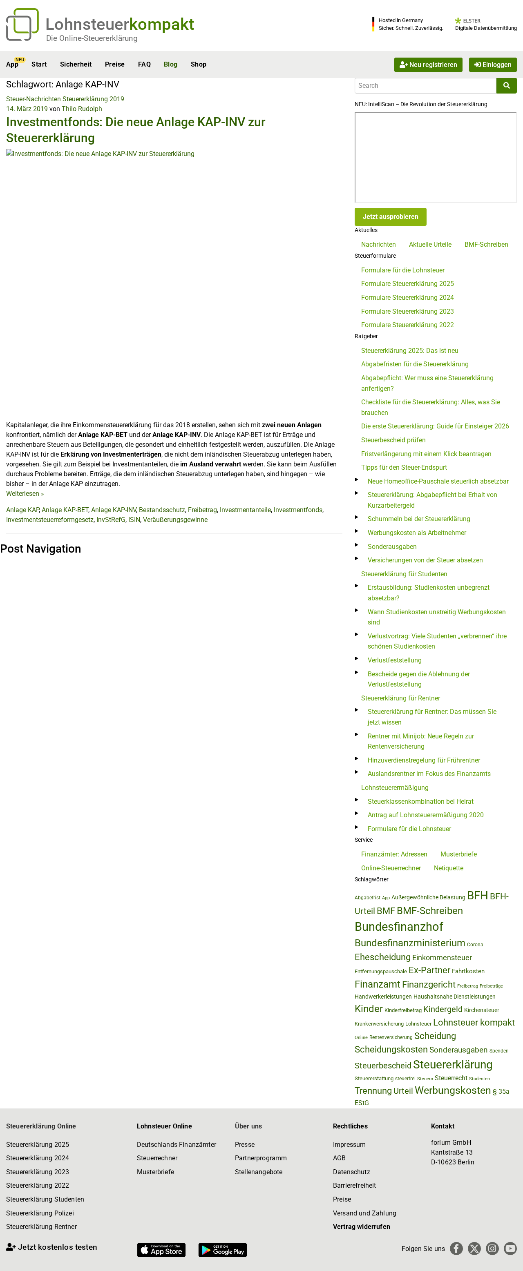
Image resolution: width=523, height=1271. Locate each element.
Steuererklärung (453, 1064)
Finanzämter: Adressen (394, 854)
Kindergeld (443, 1009)
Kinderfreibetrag (403, 1010)
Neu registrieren (432, 64)
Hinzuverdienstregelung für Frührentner (424, 760)
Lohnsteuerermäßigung (395, 788)
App (12, 64)
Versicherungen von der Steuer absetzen (425, 560)
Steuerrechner (157, 1158)
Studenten (479, 1078)
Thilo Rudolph (82, 109)
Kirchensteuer (481, 1010)
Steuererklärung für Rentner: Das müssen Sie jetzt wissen (432, 717)
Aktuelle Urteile (430, 244)
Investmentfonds (298, 510)
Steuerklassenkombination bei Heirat (421, 801)
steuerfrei (405, 1078)
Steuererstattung (374, 1078)
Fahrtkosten (468, 971)
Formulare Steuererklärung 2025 (407, 284)
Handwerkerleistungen (383, 996)
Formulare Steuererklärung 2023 (407, 311)
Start (39, 64)
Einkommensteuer (442, 957)
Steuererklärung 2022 (37, 1185)
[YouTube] (510, 1248)
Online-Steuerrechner (391, 868)
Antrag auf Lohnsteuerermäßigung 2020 (426, 815)
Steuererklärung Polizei (40, 1213)
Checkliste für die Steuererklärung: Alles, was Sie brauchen (430, 407)
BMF (386, 910)
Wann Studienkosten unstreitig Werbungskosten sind (437, 617)
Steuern (425, 1078)
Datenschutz (351, 1172)
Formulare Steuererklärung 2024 (407, 297)
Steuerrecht (451, 1078)
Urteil (403, 1091)
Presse (245, 1144)
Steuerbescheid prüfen (393, 440)
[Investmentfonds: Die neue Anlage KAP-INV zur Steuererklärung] (174, 284)
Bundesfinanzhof (399, 927)
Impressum (349, 1144)
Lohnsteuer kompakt (474, 1022)
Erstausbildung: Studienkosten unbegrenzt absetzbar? (428, 593)
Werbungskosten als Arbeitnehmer (417, 533)
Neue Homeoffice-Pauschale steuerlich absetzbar (438, 481)
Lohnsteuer (418, 1024)
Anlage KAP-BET (65, 510)
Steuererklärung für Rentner (400, 698)
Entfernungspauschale (381, 971)
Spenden (499, 1051)
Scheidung (435, 1036)
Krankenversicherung (379, 1024)
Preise (115, 64)
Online (361, 1037)
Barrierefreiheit (354, 1185)
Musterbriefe (458, 854)
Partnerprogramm (261, 1158)
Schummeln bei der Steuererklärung (419, 519)
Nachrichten (378, 244)
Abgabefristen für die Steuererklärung (415, 364)
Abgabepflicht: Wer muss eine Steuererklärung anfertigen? (427, 383)
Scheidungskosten (391, 1049)
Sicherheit (76, 64)
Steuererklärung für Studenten (404, 574)
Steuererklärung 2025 (37, 1144)
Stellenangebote (258, 1172)
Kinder (369, 1009)
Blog (171, 64)
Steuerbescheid (383, 1065)
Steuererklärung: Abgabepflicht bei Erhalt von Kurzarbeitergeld (432, 500)
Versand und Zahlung (364, 1213)
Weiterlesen (25, 493)
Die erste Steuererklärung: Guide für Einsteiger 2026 (435, 426)
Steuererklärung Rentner (41, 1227)
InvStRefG (110, 520)
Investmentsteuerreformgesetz (50, 520)
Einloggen (496, 64)
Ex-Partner (429, 970)
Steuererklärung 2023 (37, 1172)
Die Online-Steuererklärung (92, 38)
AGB (339, 1158)
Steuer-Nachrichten (33, 99)
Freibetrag (202, 510)
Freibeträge (491, 986)
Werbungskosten (453, 1090)
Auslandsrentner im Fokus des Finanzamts (429, 774)
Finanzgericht (429, 984)
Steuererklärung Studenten (45, 1199)
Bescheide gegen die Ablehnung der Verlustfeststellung (419, 679)
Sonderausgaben (392, 547)
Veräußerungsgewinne (175, 520)
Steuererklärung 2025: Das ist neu (409, 351)
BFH (477, 895)
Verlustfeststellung (395, 660)
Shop (199, 64)
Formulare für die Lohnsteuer (403, 270)
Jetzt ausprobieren (390, 217)
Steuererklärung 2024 (37, 1158)
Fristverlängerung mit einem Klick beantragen (426, 454)
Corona (475, 945)
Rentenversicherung (391, 1037)
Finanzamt (377, 984)
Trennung (373, 1091)
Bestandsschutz (162, 510)
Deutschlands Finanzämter (176, 1144)
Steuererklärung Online (41, 1126)
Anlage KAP (22, 510)
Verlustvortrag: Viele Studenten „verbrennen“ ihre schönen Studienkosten (437, 641)
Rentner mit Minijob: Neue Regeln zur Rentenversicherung (421, 741)
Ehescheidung (383, 957)
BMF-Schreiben (486, 244)
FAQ (144, 64)
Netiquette (448, 868)
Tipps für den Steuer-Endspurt (404, 467)
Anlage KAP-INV (113, 510)
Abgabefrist (367, 898)
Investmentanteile (245, 510)
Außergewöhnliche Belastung (428, 897)
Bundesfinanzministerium (410, 943)
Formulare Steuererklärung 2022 (407, 325)
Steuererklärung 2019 (93, 99)
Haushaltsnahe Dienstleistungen (454, 996)
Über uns (248, 1126)
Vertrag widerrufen (361, 1227)
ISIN (134, 520)
